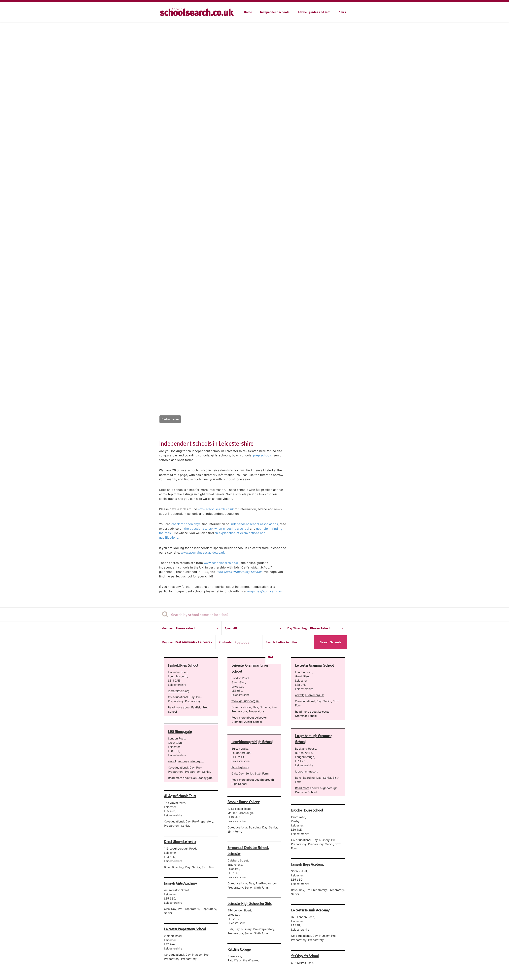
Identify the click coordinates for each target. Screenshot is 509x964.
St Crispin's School (305, 956)
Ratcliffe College (239, 949)
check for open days (186, 524)
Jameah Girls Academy (180, 883)
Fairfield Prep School (183, 665)
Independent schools (274, 12)
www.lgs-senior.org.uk (309, 695)
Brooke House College (243, 802)
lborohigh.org (240, 767)
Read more (175, 707)
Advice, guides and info (314, 12)
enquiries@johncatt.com (264, 591)
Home (248, 12)
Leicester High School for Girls (249, 903)
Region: (167, 642)
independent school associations (254, 524)
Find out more (170, 419)
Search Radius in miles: (281, 642)
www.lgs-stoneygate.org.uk (186, 761)
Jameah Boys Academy (307, 864)
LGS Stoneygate (179, 731)
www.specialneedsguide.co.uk (202, 552)
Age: (228, 628)
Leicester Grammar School (314, 665)
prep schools (262, 455)
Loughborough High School (251, 741)
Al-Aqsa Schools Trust (180, 796)
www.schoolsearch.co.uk (216, 509)
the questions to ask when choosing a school (216, 528)
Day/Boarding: (297, 628)
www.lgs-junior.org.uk (245, 701)
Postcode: (225, 642)
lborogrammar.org (306, 771)
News (342, 12)
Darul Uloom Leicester (180, 841)
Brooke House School (307, 810)
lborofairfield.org (178, 690)
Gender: (167, 628)
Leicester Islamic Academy (310, 910)
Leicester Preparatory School (185, 929)
